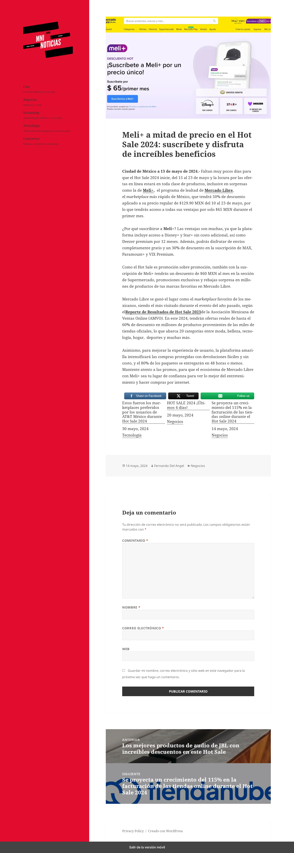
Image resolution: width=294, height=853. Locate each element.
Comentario (135, 540)
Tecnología (46, 128)
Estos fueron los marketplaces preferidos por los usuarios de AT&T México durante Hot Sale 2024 (142, 412)
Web (126, 649)
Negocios (32, 102)
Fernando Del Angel (169, 466)
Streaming (42, 115)
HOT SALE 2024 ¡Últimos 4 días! (186, 405)
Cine (39, 89)
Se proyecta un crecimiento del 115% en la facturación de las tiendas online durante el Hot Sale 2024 (232, 412)
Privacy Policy (133, 831)
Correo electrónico (143, 628)
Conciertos (41, 141)
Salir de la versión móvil (147, 847)
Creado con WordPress (165, 831)
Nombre (131, 607)
